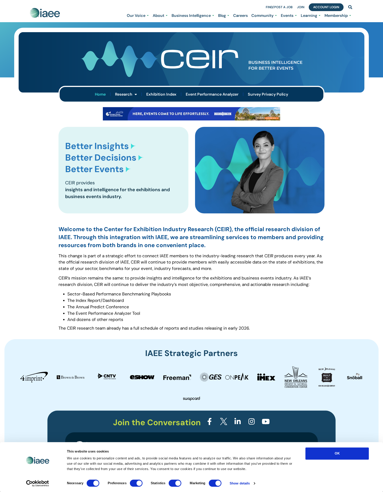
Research (123, 94)
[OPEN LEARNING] (319, 15)
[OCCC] (191, 119)
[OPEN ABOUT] (166, 15)
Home (100, 94)
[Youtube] (266, 421)
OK (337, 453)
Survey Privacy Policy (268, 94)
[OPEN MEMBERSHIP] (350, 15)
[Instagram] (251, 421)
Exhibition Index (161, 94)
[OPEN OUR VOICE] (148, 15)
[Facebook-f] (209, 421)
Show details (240, 483)
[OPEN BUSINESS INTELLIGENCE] (213, 15)
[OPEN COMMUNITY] (276, 15)
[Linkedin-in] (237, 421)
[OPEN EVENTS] (296, 15)
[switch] (136, 483)
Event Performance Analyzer (212, 94)
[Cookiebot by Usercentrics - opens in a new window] (37, 483)
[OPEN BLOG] (228, 15)
